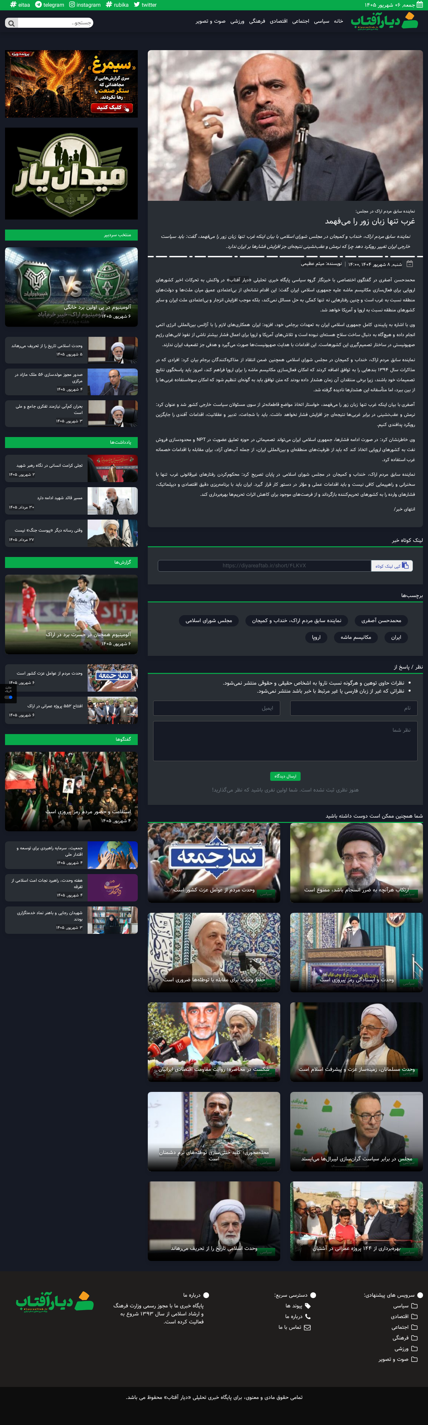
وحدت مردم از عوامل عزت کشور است (214, 889)
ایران (396, 637)
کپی (389, 566)
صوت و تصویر (211, 21)
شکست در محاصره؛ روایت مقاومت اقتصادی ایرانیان (214, 1069)
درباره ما (294, 1317)
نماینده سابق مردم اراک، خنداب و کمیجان (296, 620)
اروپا (316, 637)
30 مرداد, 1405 (21, 507)
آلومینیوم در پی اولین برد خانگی (97, 307)
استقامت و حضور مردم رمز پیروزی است (88, 811)
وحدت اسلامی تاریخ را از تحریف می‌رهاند (214, 1248)
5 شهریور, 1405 (70, 354)
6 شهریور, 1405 (116, 316)
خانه (338, 21)
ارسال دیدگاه (285, 776)
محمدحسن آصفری (381, 620)
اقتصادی (279, 21)
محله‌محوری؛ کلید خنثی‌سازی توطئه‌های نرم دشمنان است (214, 1155)
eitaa (23, 5)
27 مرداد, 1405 (21, 539)
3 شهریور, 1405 (69, 421)
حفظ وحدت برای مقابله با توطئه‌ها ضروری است (214, 979)
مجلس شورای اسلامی (209, 620)
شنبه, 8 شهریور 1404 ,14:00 (375, 265)
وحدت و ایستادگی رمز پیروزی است (357, 979)
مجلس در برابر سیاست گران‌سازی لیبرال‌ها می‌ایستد (356, 1158)
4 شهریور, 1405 (70, 389)
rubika (120, 5)
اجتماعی (300, 21)
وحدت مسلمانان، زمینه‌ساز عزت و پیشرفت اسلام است (357, 1069)
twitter (148, 5)
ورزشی (237, 21)
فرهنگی (257, 21)
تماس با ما (290, 1327)
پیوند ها (294, 1306)
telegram (53, 5)
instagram (88, 5)
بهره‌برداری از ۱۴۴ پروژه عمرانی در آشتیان (357, 1248)
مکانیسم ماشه (356, 637)
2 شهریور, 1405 (22, 474)
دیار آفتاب (239, 280)
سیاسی (321, 21)
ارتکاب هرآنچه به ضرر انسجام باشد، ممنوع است (356, 889)
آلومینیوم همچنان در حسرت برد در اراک (88, 634)
